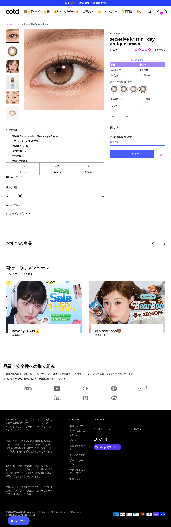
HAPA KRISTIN (116, 33)
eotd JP (19, 512)
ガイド (72, 440)
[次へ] (115, 3)
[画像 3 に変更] (12, 66)
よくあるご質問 (77, 455)
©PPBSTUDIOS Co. (13, 515)
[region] (137, 68)
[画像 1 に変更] (12, 36)
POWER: (116, 99)
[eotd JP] (12, 11)
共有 (116, 127)
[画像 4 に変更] (12, 82)
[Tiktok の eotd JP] (101, 440)
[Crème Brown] (114, 89)
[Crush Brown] (133, 89)
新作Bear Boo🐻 (108, 330)
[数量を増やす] (127, 116)
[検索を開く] (149, 11)
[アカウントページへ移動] (156, 11)
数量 (148, 99)
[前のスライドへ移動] (155, 244)
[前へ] (56, 3)
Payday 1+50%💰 (26, 330)
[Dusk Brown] (124, 89)
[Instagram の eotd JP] (96, 440)
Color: (121, 81)
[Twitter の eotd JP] (106, 440)
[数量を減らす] (113, 116)
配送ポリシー (76, 425)
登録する (137, 428)
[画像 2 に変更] (12, 51)
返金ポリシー (76, 478)
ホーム (9, 24)
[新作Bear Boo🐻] (127, 306)
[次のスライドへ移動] (162, 244)
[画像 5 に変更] (12, 97)
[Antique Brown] (143, 89)
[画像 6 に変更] (12, 113)
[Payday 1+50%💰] (44, 306)
